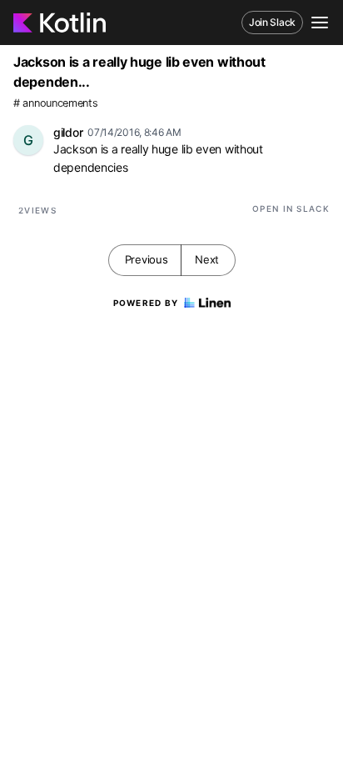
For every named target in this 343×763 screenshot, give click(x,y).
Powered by (146, 303)
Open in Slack (291, 208)
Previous (146, 259)
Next (207, 259)
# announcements (55, 103)
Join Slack (272, 22)
